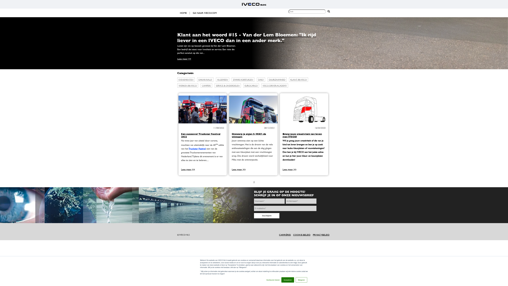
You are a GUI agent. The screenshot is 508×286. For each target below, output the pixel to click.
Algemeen (222, 79)
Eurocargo (251, 85)
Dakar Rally (205, 79)
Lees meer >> (184, 59)
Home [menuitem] (183, 13)
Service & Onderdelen (228, 85)
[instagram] (202, 228)
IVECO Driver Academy (275, 85)
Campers (206, 85)
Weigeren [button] (301, 280)
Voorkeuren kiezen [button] (273, 280)
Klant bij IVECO (298, 79)
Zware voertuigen (243, 79)
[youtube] (195, 228)
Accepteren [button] (288, 280)
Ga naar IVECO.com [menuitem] (205, 13)
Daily (261, 79)
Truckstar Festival (197, 148)
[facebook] (180, 228)
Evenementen (186, 79)
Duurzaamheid (277, 79)
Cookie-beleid (301, 235)
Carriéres (285, 235)
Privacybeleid (321, 235)
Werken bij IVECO (188, 85)
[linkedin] (188, 228)
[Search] (329, 11)
